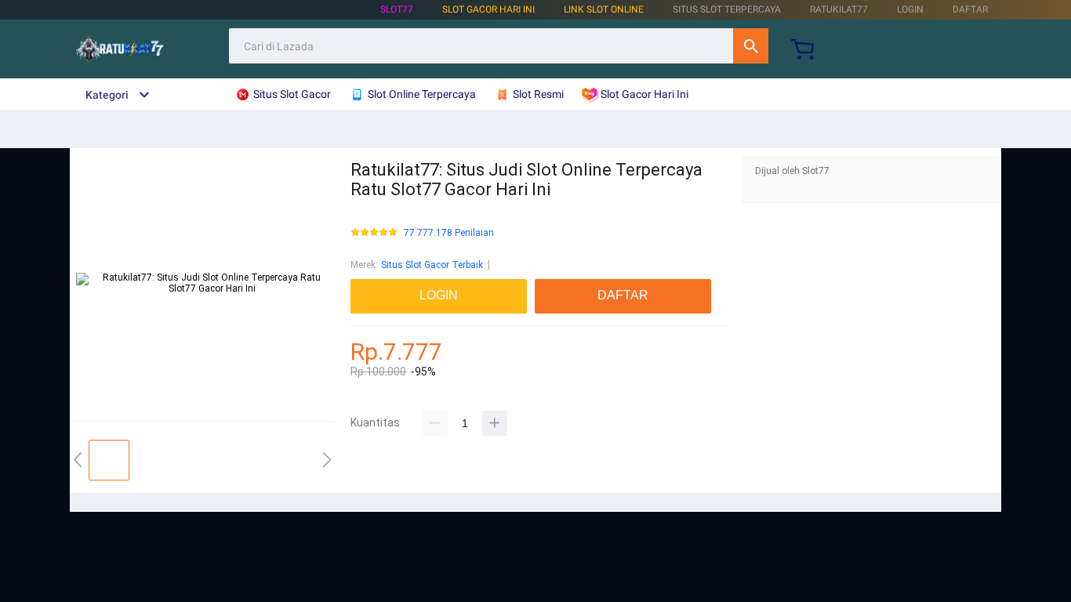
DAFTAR (970, 9)
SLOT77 (396, 9)
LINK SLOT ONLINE (604, 9)
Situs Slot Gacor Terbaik (432, 264)
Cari (750, 45)
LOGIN (910, 9)
